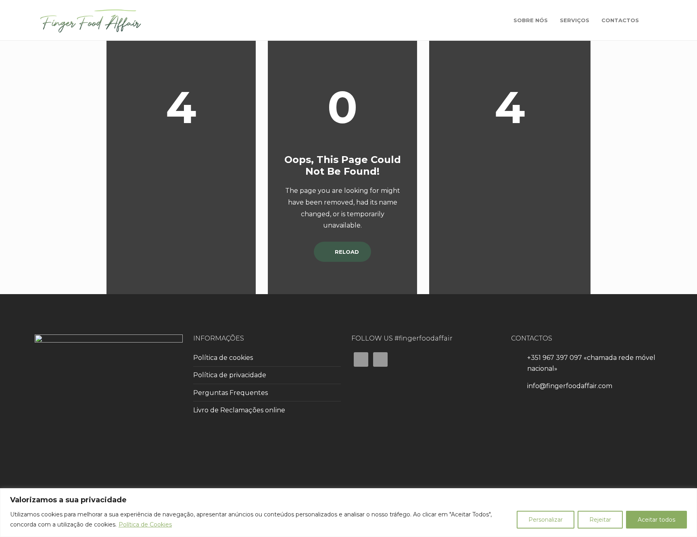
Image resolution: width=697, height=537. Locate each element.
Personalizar (545, 519)
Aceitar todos (656, 519)
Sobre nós (530, 20)
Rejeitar (600, 519)
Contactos (620, 20)
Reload (346, 252)
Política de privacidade (229, 375)
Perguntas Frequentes (230, 393)
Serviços (574, 20)
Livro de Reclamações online (239, 410)
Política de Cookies (145, 524)
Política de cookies (223, 357)
